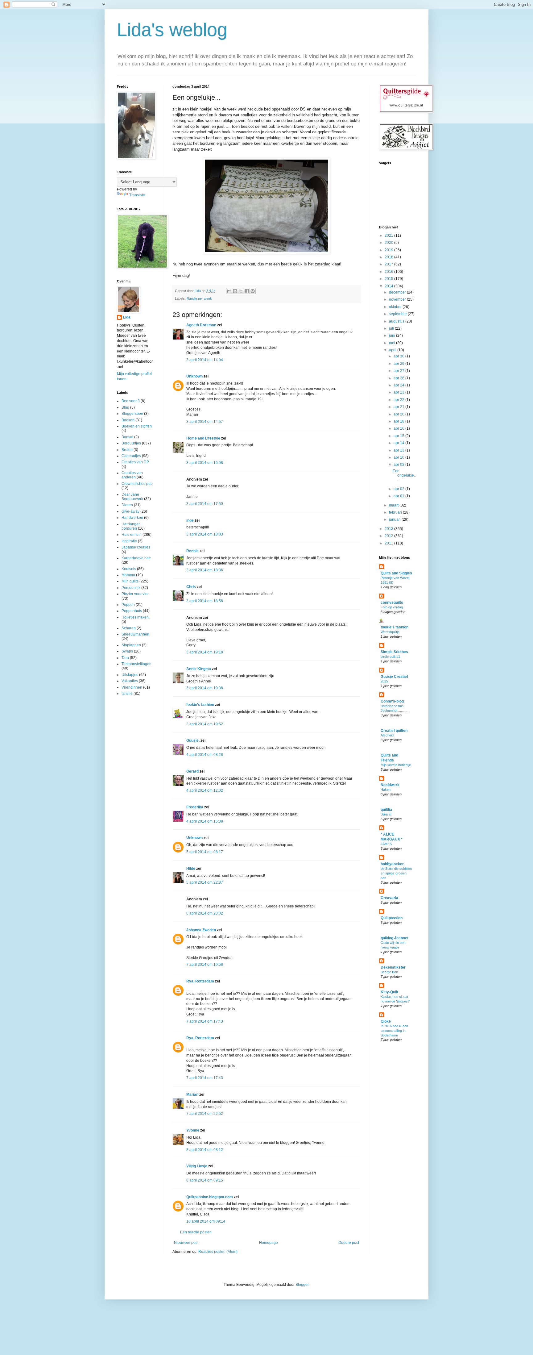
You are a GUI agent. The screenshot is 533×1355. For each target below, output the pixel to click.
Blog (125, 407)
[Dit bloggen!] (235, 291)
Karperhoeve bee (136, 558)
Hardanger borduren (131, 526)
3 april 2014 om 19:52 (204, 724)
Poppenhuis (132, 611)
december (398, 292)
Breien (127, 450)
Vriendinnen (132, 687)
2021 (389, 235)
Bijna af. (386, 814)
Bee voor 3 (131, 401)
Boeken (128, 420)
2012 (389, 536)
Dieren (127, 505)
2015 (389, 279)
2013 (389, 529)
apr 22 (399, 400)
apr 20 (399, 414)
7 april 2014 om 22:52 (204, 1113)
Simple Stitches (394, 652)
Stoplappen (131, 645)
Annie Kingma (198, 669)
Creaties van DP (135, 462)
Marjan (192, 1094)
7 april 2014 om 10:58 (204, 964)
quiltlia (386, 809)
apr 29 (399, 363)
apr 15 (399, 436)
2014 (389, 286)
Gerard (192, 771)
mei (392, 343)
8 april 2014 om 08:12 (204, 1150)
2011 (389, 543)
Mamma (128, 575)
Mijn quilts (130, 581)
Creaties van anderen (132, 475)
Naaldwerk (390, 785)
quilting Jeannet (394, 938)
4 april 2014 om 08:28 (204, 755)
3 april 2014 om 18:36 (204, 570)
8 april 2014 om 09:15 (204, 1180)
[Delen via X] (241, 291)
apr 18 (399, 421)
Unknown (194, 376)
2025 (384, 681)
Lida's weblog (172, 29)
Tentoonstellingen (136, 664)
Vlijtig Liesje (196, 1166)
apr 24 (399, 385)
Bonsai (127, 437)
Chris (191, 587)
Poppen (128, 604)
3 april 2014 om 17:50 (204, 504)
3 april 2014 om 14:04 (204, 360)
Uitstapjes (130, 675)
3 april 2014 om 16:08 (204, 463)
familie (127, 693)
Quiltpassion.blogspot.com (209, 1197)
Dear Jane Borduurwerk (132, 496)
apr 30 (399, 356)
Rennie (192, 551)
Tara (125, 658)
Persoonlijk (131, 588)
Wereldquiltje (390, 632)
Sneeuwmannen (135, 634)
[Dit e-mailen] (229, 291)
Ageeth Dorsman (201, 325)
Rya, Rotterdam (200, 981)
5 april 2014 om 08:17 (204, 852)
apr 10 (399, 457)
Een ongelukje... (404, 475)
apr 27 (399, 371)
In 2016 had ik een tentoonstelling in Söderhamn (394, 1030)
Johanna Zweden (201, 930)
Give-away (130, 511)
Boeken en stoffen (137, 426)
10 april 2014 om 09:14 (205, 1221)
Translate (137, 195)
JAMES (386, 844)
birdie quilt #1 (390, 656)
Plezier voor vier (135, 594)
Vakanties (130, 681)
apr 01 (399, 496)
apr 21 (399, 407)
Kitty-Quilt (389, 992)
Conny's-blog (392, 701)
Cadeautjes (131, 456)
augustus (397, 321)
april (393, 350)
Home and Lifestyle (203, 438)
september (398, 314)
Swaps (127, 651)
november (398, 299)
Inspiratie (129, 541)
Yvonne (192, 1130)
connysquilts (392, 602)
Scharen (129, 628)
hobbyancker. (392, 864)
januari (395, 519)
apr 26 (399, 378)
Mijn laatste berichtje (396, 765)
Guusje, (193, 740)
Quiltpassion (392, 918)
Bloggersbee (132, 413)
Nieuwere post (186, 1242)
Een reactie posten (196, 1232)
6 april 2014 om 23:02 (204, 913)
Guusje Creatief (394, 676)
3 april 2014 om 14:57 (204, 421)
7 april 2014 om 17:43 (204, 1021)
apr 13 (399, 450)
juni (392, 335)
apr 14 (399, 443)
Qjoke (386, 1021)
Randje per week (199, 298)
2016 (389, 271)
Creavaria (389, 898)
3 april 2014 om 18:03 (204, 534)
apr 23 (399, 392)
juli (392, 328)
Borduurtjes (131, 443)
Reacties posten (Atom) (218, 1251)
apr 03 (399, 464)
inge (190, 520)
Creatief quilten (394, 730)
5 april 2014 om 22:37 (204, 882)
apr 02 (399, 489)
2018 (389, 257)
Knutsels (129, 569)
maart (394, 505)
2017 (389, 264)
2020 (389, 242)
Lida (126, 317)
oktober (396, 307)
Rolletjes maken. (136, 617)
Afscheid (387, 735)
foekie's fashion (200, 705)
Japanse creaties (136, 547)
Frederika (194, 807)
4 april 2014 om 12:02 (204, 790)
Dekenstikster (393, 967)
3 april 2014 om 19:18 (204, 652)
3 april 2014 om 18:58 (204, 601)
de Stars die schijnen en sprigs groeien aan (396, 873)
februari (396, 512)
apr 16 (399, 428)
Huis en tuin (132, 534)
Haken (385, 789)
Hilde (190, 868)
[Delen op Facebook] (247, 291)
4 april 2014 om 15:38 (204, 821)
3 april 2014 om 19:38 (204, 688)
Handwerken (132, 517)
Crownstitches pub (137, 484)
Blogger (301, 1284)
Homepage (268, 1242)
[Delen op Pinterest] (253, 291)
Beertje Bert (389, 972)
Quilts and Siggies (396, 573)
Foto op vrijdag (392, 607)
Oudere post (348, 1242)
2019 (389, 250)
